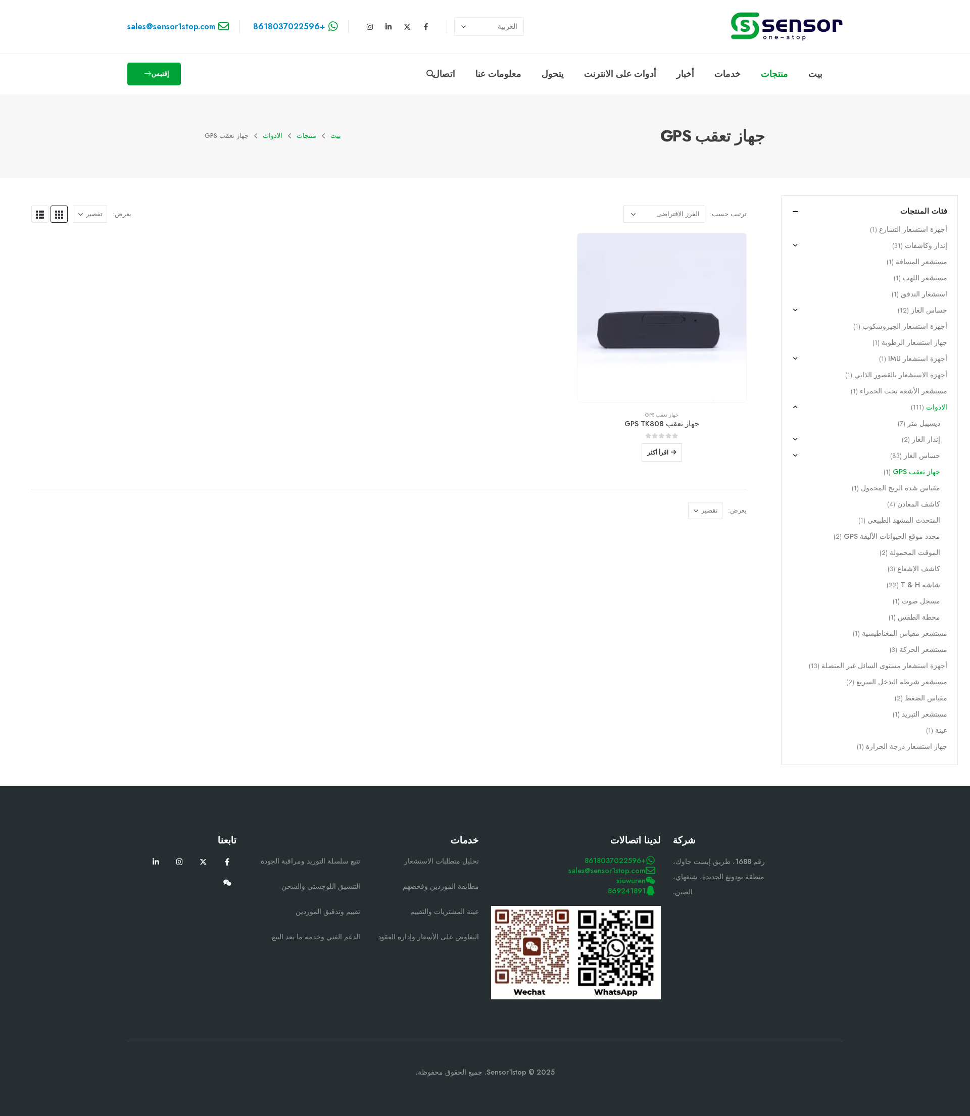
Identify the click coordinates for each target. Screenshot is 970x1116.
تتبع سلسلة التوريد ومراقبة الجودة (310, 861)
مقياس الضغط (926, 698)
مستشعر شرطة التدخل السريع (901, 682)
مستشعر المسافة (921, 262)
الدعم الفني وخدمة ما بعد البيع (316, 937)
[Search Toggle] (430, 74)
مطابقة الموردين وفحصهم (441, 886)
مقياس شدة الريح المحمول (900, 488)
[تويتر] (203, 861)
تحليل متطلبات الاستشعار (441, 861)
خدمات (727, 73)
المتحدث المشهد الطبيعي (903, 520)
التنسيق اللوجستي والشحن (320, 886)
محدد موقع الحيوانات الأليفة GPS (892, 536)
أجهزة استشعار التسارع (913, 229)
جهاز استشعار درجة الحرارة (906, 746)
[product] (661, 317)
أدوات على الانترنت (620, 73)
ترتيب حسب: (728, 214)
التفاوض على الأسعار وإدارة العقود (428, 937)
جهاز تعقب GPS (661, 415)
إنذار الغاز (926, 439)
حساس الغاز (929, 310)
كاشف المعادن (918, 504)
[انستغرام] (369, 26)
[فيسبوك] (227, 861)
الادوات (936, 407)
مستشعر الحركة (923, 649)
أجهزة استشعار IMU (917, 358)
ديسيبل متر (923, 423)
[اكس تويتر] (407, 26)
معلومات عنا (498, 73)
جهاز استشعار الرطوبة (914, 342)
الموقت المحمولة (915, 552)
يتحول (553, 73)
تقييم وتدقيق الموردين (328, 911)
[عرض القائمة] (39, 214)
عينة (941, 730)
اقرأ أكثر (657, 452)
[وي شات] (227, 882)
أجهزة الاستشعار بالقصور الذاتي (900, 375)
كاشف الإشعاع (918, 569)
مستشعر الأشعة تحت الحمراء (903, 391)
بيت (815, 73)
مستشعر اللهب (925, 278)
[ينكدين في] (388, 26)
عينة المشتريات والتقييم (444, 911)
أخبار (685, 73)
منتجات (774, 73)
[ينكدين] (156, 861)
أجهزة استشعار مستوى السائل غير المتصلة (884, 666)
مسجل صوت (921, 601)
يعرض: (122, 214)
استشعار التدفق (924, 294)
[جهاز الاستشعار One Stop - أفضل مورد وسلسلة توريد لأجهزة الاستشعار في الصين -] (787, 26)
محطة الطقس (919, 617)
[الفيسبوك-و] (425, 26)
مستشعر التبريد (924, 714)
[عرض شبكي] (59, 214)
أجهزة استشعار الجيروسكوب (904, 326)
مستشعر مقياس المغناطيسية (904, 633)
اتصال (444, 73)
